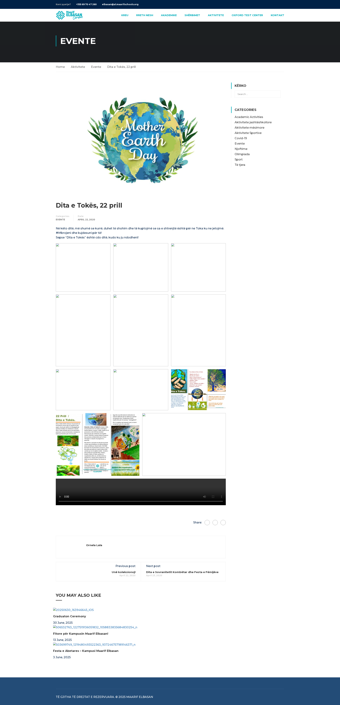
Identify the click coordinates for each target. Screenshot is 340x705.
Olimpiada (242, 154)
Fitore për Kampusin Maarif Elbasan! (80, 633)
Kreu (124, 15)
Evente (96, 67)
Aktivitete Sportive (248, 133)
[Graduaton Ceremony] (73, 609)
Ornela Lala (94, 545)
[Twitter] (215, 522)
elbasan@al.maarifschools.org (120, 4)
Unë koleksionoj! (123, 572)
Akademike (169, 15)
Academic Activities (249, 117)
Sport (239, 159)
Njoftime (241, 149)
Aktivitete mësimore (249, 127)
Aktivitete (216, 15)
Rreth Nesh (144, 15)
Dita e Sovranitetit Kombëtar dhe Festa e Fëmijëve (182, 572)
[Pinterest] (223, 522)
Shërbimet (192, 15)
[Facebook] (207, 522)
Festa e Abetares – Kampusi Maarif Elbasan (85, 651)
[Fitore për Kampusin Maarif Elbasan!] (95, 627)
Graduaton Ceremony (69, 616)
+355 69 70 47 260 (86, 4)
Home (60, 67)
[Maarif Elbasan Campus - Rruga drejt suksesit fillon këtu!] (69, 15)
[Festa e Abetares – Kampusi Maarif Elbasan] (94, 644)
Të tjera (240, 165)
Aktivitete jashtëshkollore (253, 122)
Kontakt (277, 15)
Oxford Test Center (247, 15)
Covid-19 (241, 138)
